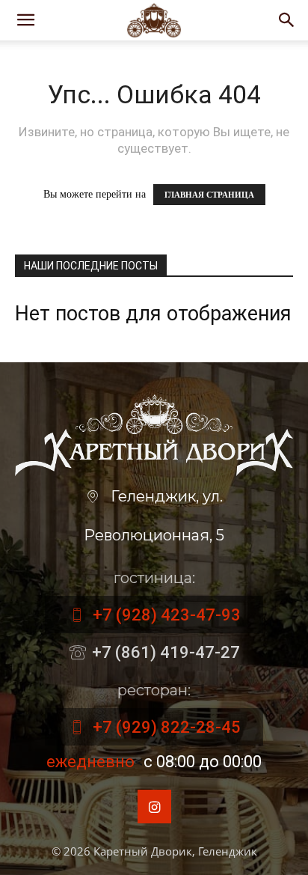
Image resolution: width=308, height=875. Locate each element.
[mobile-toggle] (25, 20)
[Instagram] (154, 806)
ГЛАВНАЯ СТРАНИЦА (209, 194)
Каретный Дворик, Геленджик (175, 851)
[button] (287, 20)
